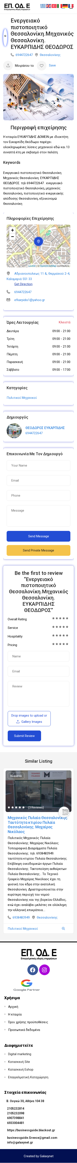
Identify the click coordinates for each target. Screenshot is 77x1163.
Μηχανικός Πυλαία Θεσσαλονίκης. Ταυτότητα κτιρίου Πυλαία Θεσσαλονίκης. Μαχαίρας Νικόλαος (38, 824)
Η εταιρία (15, 1014)
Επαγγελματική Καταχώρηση (28, 1077)
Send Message (38, 536)
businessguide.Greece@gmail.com (32, 1137)
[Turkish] (54, 6)
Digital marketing (19, 1054)
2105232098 (15, 1113)
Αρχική (13, 1007)
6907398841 (15, 1118)
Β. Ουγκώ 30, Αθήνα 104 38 (25, 1101)
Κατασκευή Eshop (20, 1069)
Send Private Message (38, 550)
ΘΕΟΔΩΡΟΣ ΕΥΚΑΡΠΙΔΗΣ (45, 428)
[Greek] (43, 6)
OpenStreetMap (48, 265)
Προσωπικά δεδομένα (24, 1030)
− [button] (12, 236)
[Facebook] (32, 969)
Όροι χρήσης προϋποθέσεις (28, 1022)
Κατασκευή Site (19, 1062)
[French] (71, 6)
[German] (65, 6)
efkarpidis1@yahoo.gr (29, 300)
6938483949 (21, 917)
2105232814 (15, 1108)
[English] (49, 6)
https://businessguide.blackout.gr (31, 1130)
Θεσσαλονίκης (50, 55)
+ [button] (12, 230)
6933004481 (15, 1123)
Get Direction (23, 284)
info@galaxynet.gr (20, 1142)
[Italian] (60, 6)
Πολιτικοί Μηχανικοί (22, 398)
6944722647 (24, 55)
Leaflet (32, 265)
